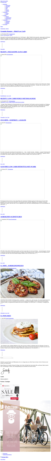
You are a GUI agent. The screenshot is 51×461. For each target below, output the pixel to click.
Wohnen (7, 16)
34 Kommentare (10, 54)
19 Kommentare (12, 101)
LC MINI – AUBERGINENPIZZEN (12, 265)
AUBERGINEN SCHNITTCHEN (11, 217)
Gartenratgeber (8, 17)
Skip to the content (4, 1)
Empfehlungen (3, 95)
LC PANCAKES (5, 316)
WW (6, 8)
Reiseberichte (8, 18)
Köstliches (5, 4)
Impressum (5, 453)
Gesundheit (7, 21)
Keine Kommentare (12, 219)
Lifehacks (7, 22)
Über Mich (5, 24)
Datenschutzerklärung (7, 454)
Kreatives (7, 23)
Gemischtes (5, 19)
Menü (1, 26)
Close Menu (2, 459)
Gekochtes (7, 6)
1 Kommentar (10, 169)
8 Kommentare (8, 122)
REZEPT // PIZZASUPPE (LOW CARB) (13, 52)
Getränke (7, 11)
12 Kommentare (12, 33)
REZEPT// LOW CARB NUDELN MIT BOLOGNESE (18, 98)
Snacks (7, 28)
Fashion (7, 13)
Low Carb (9, 95)
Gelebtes (4, 15)
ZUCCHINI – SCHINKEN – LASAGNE (13, 120)
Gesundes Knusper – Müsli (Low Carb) (13, 31)
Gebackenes (7, 5)
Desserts (7, 9)
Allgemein (2, 313)
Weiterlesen (2, 41)
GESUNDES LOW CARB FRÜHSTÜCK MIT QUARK (18, 166)
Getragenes (5, 12)
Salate (6, 7)
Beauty (6, 14)
